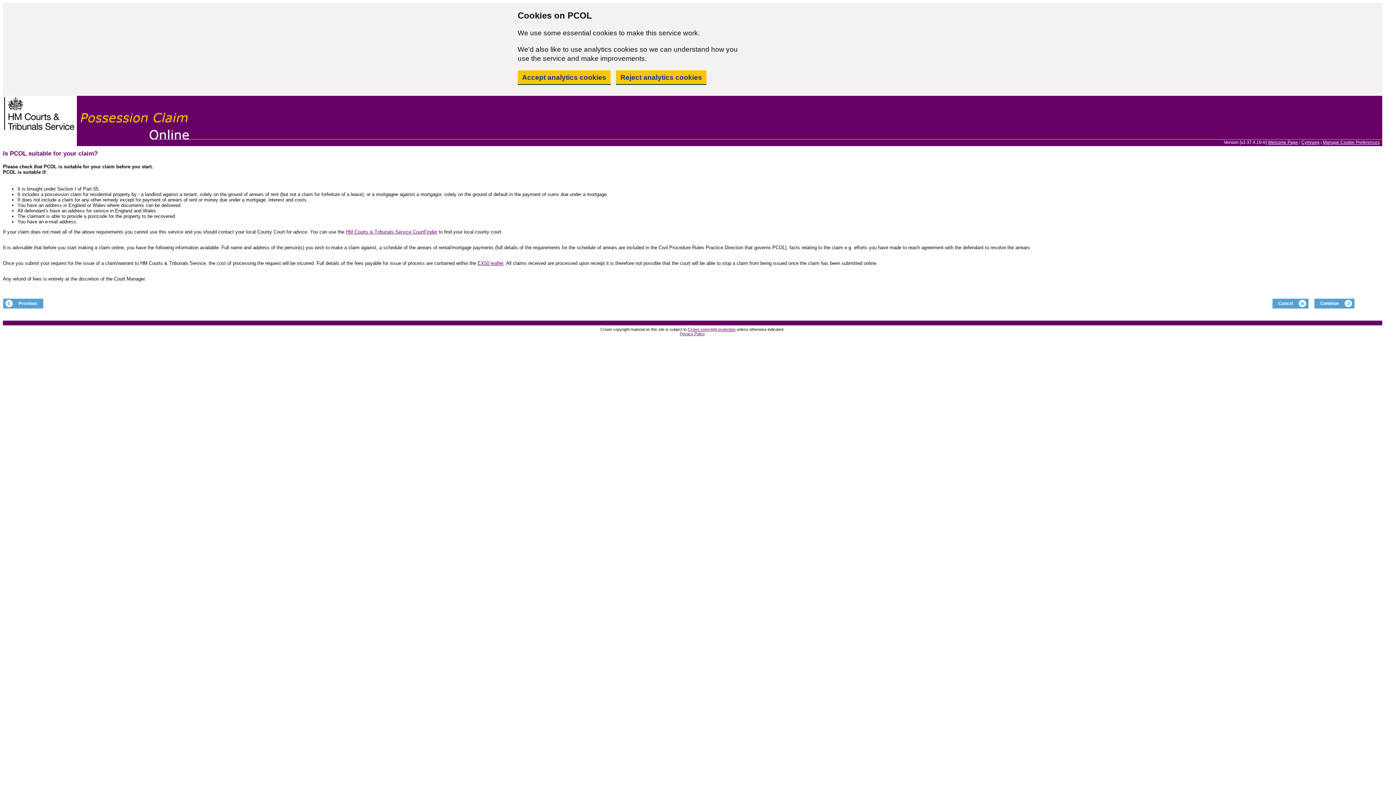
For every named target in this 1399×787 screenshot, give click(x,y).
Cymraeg (1310, 142)
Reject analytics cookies (661, 77)
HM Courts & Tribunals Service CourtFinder (391, 232)
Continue (1329, 303)
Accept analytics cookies (564, 77)
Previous (28, 303)
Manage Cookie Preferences (1351, 142)
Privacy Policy (692, 334)
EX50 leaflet (490, 263)
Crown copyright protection (712, 329)
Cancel (1285, 303)
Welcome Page (1283, 142)
